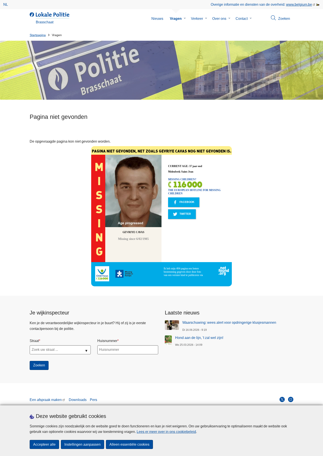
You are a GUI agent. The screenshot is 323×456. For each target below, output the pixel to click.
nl (5, 4)
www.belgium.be (299, 4)
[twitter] (282, 399)
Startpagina (38, 35)
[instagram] (290, 399)
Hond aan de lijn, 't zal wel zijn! (199, 338)
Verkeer (197, 18)
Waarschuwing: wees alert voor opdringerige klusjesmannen (229, 322)
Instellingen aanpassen (82, 444)
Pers (93, 400)
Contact (242, 18)
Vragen (176, 18)
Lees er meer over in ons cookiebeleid (166, 432)
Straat (34, 341)
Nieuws (157, 18)
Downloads (78, 400)
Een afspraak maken (46, 400)
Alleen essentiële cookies (129, 444)
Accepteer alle (44, 444)
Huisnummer (107, 341)
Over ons (219, 18)
